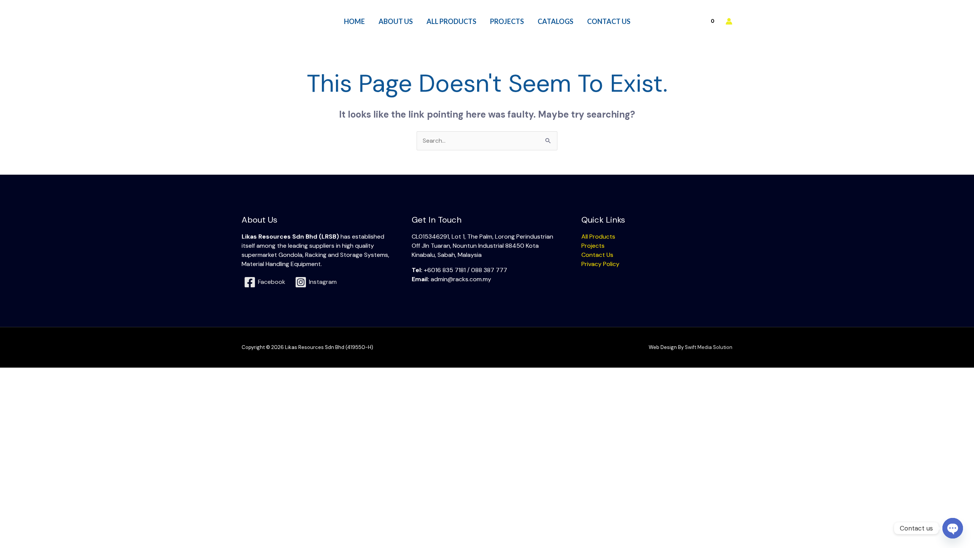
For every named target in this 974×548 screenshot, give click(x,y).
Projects (593, 246)
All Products (598, 237)
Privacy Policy (600, 264)
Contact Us (597, 255)
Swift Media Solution (708, 347)
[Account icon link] (729, 21)
